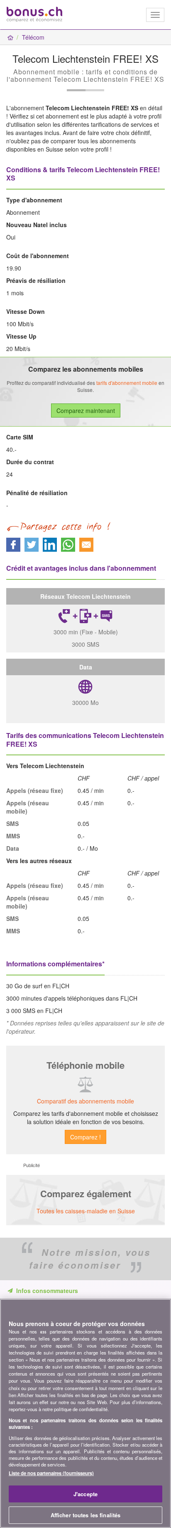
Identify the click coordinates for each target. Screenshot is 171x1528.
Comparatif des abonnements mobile (85, 1101)
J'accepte (85, 1494)
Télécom (33, 37)
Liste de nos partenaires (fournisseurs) (51, 1473)
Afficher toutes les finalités (86, 1515)
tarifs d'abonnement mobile (126, 382)
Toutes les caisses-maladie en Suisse (86, 1211)
